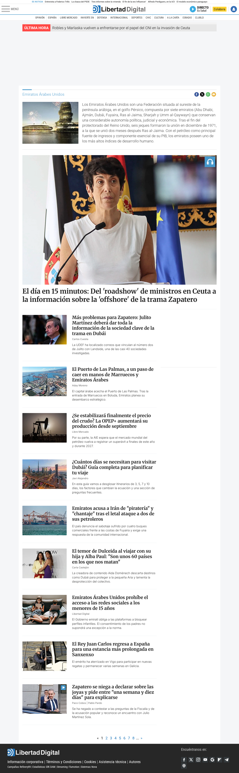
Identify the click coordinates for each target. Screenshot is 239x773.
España (52, 17)
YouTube (205, 760)
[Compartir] (196, 94)
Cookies (90, 762)
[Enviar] (208, 94)
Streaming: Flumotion (68, 766)
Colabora (219, 9)
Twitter (191, 760)
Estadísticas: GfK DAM (43, 766)
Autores (135, 762)
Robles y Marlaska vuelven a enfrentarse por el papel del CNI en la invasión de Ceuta (121, 28)
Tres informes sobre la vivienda (106, 2)
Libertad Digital (94, 752)
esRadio (187, 17)
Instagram (198, 760)
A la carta (173, 17)
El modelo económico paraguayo (192, 2)
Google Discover (212, 760)
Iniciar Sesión (234, 9)
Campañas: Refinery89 (19, 766)
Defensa (102, 17)
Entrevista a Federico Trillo (57, 2)
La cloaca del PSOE (81, 2)
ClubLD (199, 17)
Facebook (184, 760)
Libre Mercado (68, 17)
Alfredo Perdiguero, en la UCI (161, 2)
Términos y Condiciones (63, 762)
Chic (148, 17)
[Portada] (119, 9)
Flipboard (219, 760)
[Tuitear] (202, 94)
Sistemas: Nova (89, 766)
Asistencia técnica (112, 762)
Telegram (226, 760)
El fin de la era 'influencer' (134, 2)
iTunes (184, 766)
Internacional (119, 17)
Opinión (40, 17)
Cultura (159, 17)
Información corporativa (25, 762)
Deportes (136, 17)
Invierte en (87, 17)
